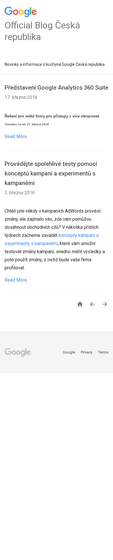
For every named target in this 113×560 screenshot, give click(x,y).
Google (69, 352)
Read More (16, 136)
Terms (103, 352)
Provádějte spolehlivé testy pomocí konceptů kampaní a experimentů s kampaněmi (51, 173)
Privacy (87, 352)
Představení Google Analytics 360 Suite (56, 87)
